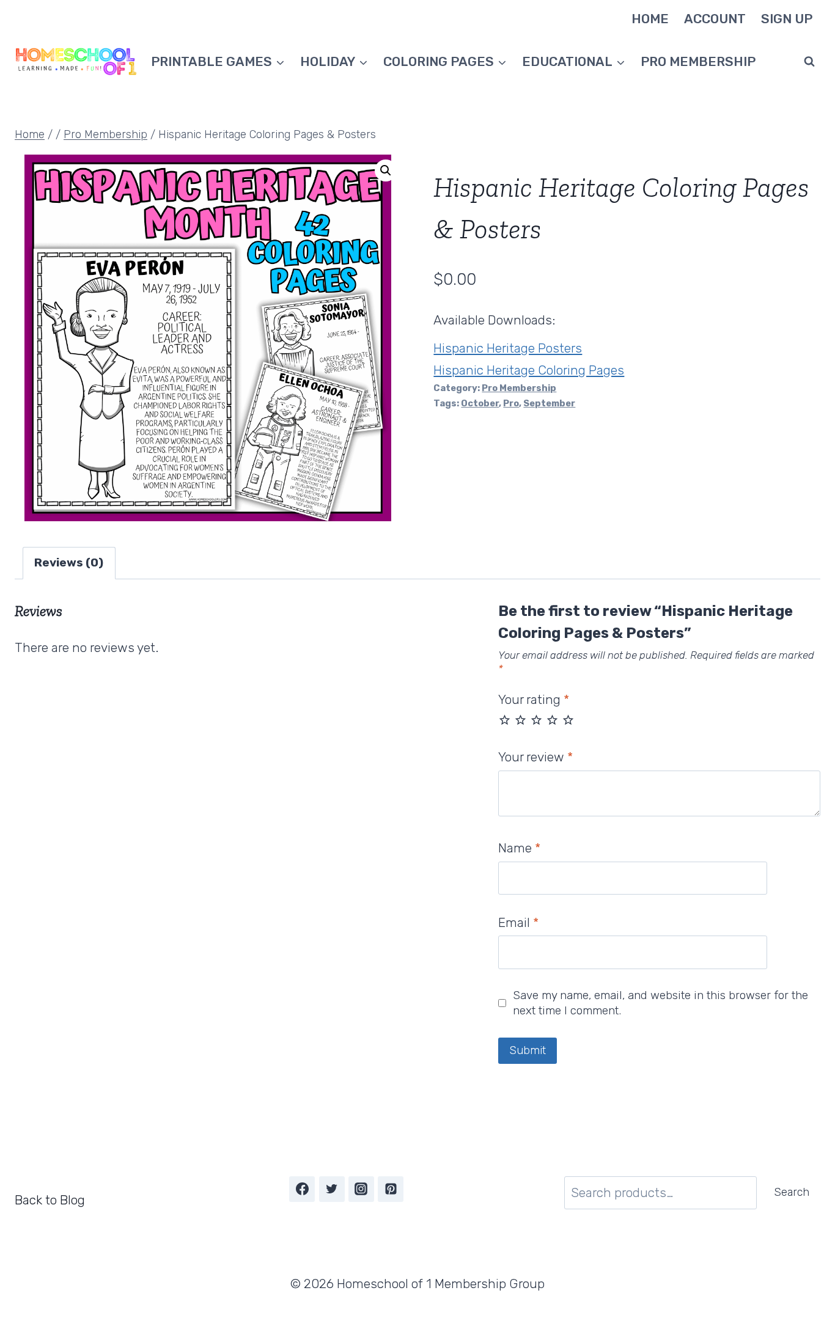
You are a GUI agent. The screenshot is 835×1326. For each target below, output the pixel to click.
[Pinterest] (390, 1189)
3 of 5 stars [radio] (536, 719)
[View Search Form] (809, 62)
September (549, 403)
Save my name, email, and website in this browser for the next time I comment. (660, 1002)
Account (715, 18)
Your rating (533, 699)
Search (791, 1192)
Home (650, 18)
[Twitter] (332, 1189)
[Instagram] (361, 1189)
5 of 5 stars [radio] (568, 719)
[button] (386, 170)
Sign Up (786, 18)
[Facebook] (302, 1189)
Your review (535, 756)
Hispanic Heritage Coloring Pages (528, 370)
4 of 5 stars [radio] (552, 719)
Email (518, 922)
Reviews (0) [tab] (68, 562)
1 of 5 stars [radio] (504, 719)
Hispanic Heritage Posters (507, 348)
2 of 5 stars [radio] (520, 719)
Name (519, 847)
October (480, 403)
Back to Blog (50, 1199)
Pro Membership (698, 61)
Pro (511, 403)
